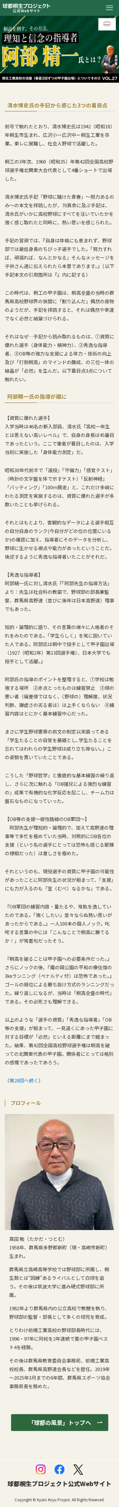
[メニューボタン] (109, 8)
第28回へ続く (24, 1080)
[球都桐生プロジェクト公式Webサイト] (26, 8)
